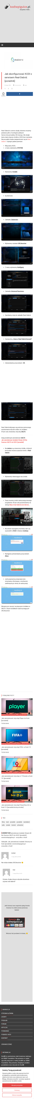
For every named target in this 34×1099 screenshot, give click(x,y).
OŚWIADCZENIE (6, 1044)
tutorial (13, 714)
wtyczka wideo (23, 714)
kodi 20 (3, 714)
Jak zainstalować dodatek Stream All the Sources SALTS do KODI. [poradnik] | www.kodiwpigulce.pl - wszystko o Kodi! (16, 835)
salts (3, 825)
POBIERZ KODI (6, 1034)
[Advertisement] (17, 114)
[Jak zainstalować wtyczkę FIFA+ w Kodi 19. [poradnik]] (17, 736)
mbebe (8, 743)
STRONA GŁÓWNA (7, 1013)
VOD (17, 714)
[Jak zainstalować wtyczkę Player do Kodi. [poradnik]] (17, 707)
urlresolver (20, 825)
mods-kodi (9, 772)
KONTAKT (4, 1038)
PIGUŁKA (4, 1020)
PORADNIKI (5, 1031)
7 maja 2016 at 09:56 (16, 856)
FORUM (3, 1024)
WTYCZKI (4, 1027)
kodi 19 (3, 743)
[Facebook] (19, 94)
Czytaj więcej (5, 723)
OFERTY (3, 1017)
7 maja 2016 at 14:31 (17, 873)
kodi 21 (8, 714)
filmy (3, 822)
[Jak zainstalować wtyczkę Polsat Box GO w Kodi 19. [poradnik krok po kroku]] (17, 794)
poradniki (19, 822)
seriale (8, 825)
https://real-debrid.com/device (19, 505)
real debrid (26, 822)
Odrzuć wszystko (17, 1095)
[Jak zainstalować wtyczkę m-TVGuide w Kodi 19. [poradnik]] (17, 765)
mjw (26, 85)
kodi (7, 822)
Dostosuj (17, 1090)
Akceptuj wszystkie (17, 1085)
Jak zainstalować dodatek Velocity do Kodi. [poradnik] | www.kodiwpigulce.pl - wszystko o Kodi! (16, 844)
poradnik (14, 743)
